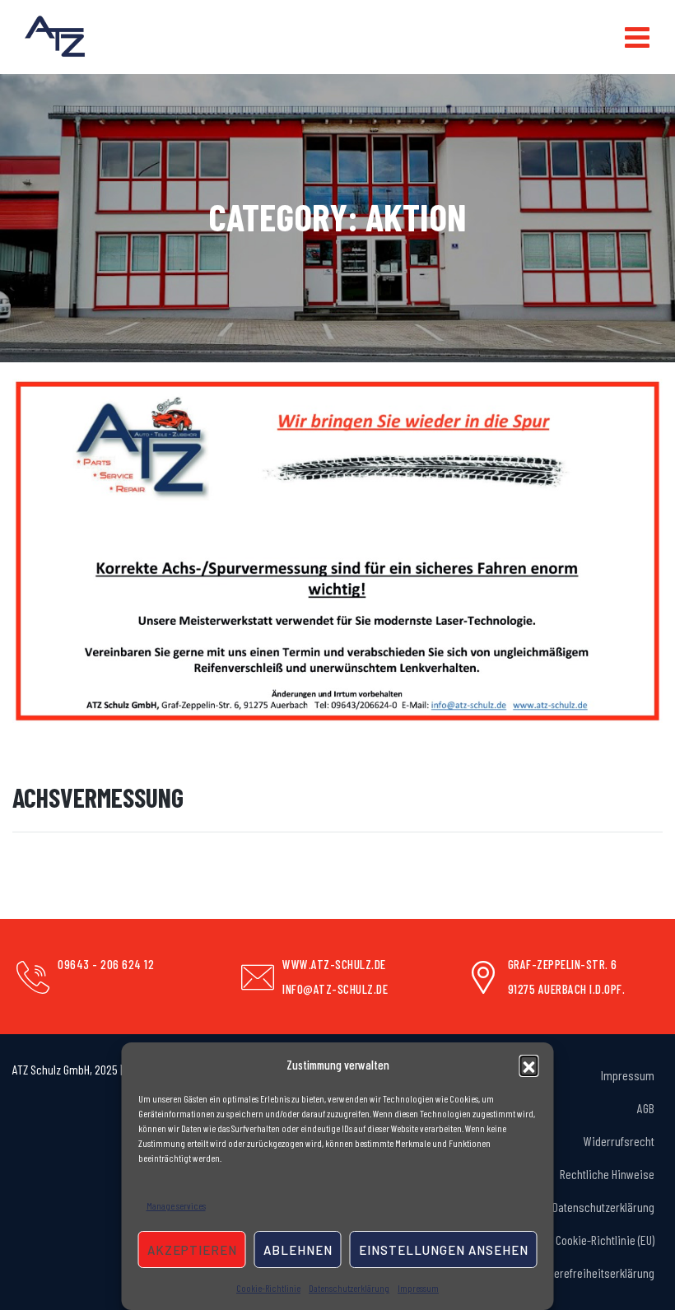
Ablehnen (298, 1249)
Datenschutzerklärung (349, 1288)
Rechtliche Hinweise (607, 1174)
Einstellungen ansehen (443, 1249)
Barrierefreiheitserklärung (592, 1272)
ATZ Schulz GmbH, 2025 (65, 1069)
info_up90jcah (49, 760)
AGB (645, 1108)
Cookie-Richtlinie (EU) (605, 1239)
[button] (529, 1064)
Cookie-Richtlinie (268, 1288)
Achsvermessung (98, 797)
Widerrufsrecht (619, 1141)
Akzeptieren (192, 1249)
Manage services (176, 1205)
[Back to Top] (634, 1269)
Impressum (418, 1288)
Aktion (222, 760)
